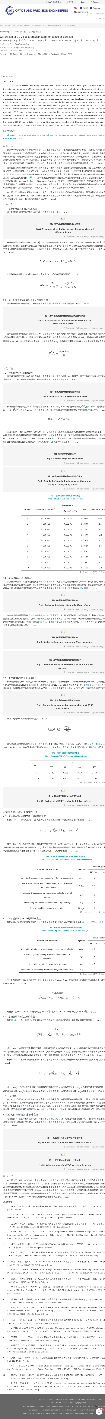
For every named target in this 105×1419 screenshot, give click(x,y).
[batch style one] (99, 1411)
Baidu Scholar (14, 1210)
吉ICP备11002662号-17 (84, 1406)
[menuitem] (13, 19)
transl (20, 138)
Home (13, 20)
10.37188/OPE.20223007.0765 (18, 51)
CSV (95, 572)
